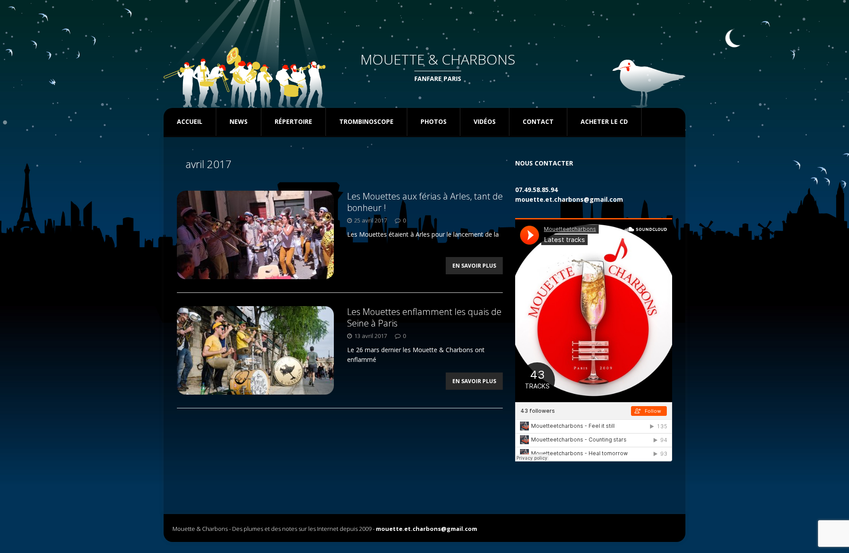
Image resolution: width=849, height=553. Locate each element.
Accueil (190, 121)
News (238, 121)
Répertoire (293, 121)
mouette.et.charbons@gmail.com (569, 199)
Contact (538, 121)
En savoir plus (474, 265)
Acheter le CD (604, 121)
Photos (434, 121)
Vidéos (485, 121)
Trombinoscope (366, 121)
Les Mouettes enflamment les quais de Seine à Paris (424, 317)
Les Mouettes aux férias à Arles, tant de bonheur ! (425, 202)
